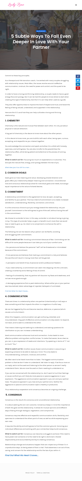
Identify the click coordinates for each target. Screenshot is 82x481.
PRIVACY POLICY (30, 473)
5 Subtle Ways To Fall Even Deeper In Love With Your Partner (41, 41)
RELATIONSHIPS (41, 31)
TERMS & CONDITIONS (43, 473)
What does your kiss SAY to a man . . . (18, 167)
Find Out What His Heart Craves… (16, 291)
